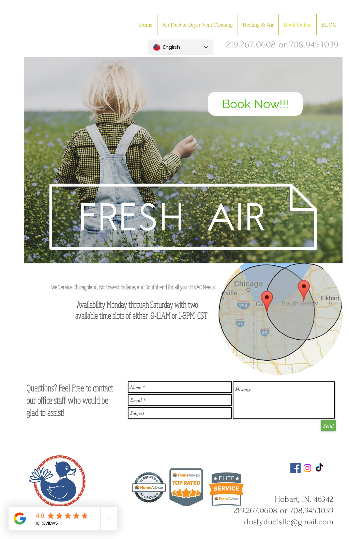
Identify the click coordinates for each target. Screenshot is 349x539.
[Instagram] (307, 468)
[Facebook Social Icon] (295, 468)
